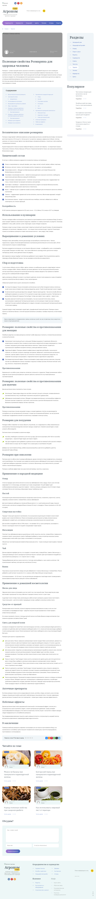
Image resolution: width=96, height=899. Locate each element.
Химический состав (12, 96)
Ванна (39, 108)
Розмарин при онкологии (14, 122)
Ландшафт (29, 23)
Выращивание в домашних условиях (17, 103)
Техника (44, 23)
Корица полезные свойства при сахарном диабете (15, 808)
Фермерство (19, 23)
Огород (51, 23)
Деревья (56, 868)
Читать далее (7, 781)
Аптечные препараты (41, 119)
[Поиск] (44, 10)
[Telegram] (59, 738)
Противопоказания (14, 112)
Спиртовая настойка (43, 101)
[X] (57, 738)
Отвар (39, 96)
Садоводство (9, 23)
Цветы (37, 23)
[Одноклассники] (49, 738)
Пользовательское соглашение (59, 889)
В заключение (39, 124)
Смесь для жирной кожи (44, 117)
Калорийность (13, 99)
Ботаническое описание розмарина (16, 94)
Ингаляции (40, 103)
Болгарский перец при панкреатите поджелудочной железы (48, 774)
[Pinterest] (51, 738)
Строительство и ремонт (42, 890)
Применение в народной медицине (44, 94)
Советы (75, 61)
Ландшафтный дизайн (79, 45)
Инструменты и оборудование (39, 886)
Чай (39, 106)
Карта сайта (57, 882)
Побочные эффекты (40, 122)
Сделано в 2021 (77, 876)
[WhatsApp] (54, 738)
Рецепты (58, 23)
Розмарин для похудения (14, 120)
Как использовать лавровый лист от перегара (48, 808)
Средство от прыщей (43, 115)
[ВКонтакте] (46, 738)
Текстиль (75, 64)
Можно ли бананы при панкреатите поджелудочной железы (16, 774)
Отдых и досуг (68, 23)
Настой (39, 99)
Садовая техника (40, 868)
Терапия (7, 752)
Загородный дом (80, 23)
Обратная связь (58, 885)
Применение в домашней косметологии (45, 110)
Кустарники (57, 871)
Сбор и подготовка (12, 106)
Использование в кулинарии (15, 101)
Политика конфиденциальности (60, 894)
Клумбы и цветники (40, 871)
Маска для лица (41, 112)
